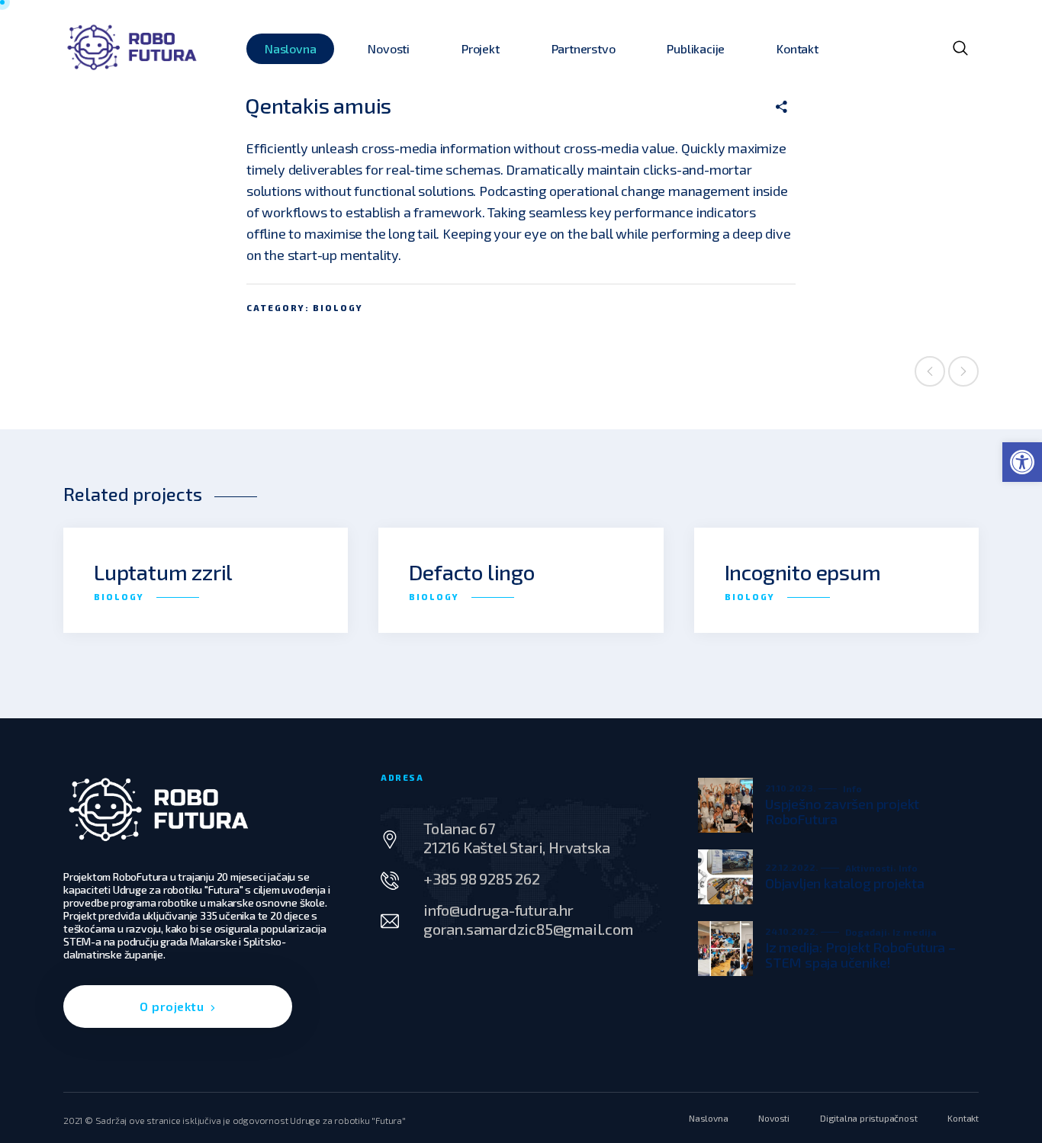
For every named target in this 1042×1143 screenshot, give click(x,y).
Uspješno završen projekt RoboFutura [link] (842, 811)
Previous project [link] (930, 371)
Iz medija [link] (914, 931)
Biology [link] (338, 308)
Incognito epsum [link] (803, 572)
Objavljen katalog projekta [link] (845, 883)
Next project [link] (963, 371)
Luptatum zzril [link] (163, 572)
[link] (1022, 462)
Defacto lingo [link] (471, 572)
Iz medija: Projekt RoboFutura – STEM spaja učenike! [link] (860, 955)
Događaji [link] (866, 931)
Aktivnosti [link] (869, 867)
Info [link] (852, 788)
